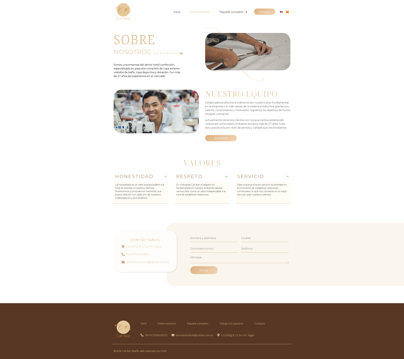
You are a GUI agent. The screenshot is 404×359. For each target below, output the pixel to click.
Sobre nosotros (200, 12)
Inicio (177, 12)
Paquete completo (231, 12)
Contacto (264, 12)
